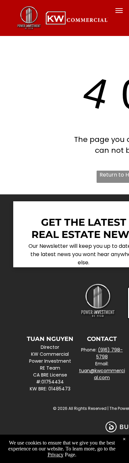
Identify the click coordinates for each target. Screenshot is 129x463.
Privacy (56, 454)
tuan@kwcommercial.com (102, 374)
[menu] (119, 10)
